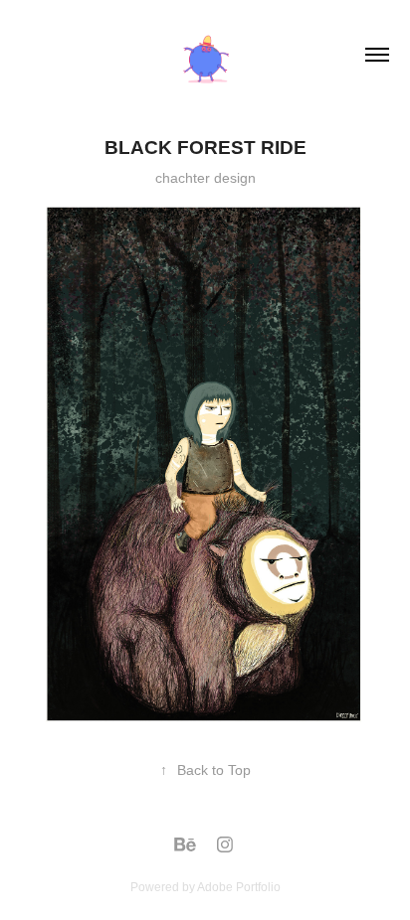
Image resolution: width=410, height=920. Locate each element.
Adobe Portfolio (239, 887)
